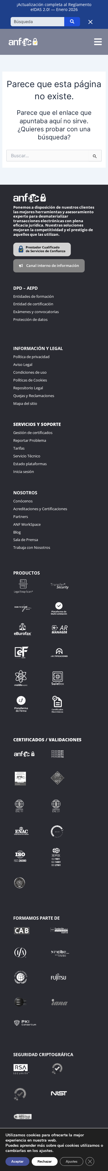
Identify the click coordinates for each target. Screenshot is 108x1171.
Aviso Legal (22, 364)
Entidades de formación (33, 296)
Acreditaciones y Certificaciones (40, 508)
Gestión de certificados (32, 432)
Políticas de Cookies (30, 380)
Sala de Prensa (25, 539)
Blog (17, 532)
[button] (97, 42)
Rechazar (44, 1161)
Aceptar (17, 1161)
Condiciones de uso (30, 372)
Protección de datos (30, 319)
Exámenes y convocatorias (36, 311)
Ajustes (71, 1161)
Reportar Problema (29, 440)
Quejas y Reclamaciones (33, 395)
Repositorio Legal (28, 387)
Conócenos (23, 501)
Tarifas (18, 448)
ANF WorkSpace (27, 524)
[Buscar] (72, 21)
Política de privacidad (31, 356)
